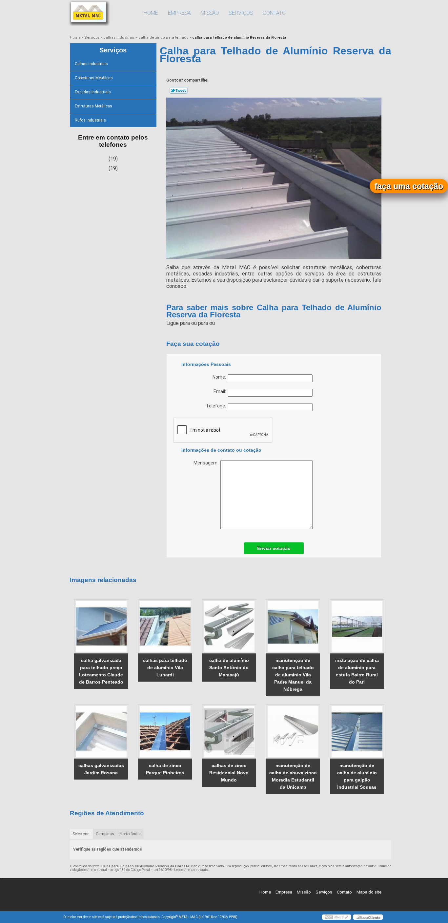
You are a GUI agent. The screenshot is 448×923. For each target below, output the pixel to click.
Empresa (179, 13)
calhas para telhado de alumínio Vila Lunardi (165, 667)
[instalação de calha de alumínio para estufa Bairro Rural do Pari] (357, 626)
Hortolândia (130, 834)
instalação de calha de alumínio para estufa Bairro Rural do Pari (357, 671)
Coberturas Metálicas (94, 78)
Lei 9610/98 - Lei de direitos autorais (180, 870)
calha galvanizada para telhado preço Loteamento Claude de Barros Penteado (101, 671)
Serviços (241, 13)
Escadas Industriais (93, 92)
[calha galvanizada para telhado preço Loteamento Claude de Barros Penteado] (101, 626)
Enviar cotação (274, 548)
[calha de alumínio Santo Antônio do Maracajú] (229, 626)
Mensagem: (206, 462)
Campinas (105, 834)
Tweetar (179, 90)
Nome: (220, 377)
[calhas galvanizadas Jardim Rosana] (101, 732)
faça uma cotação (409, 186)
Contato (274, 13)
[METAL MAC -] (101, 13)
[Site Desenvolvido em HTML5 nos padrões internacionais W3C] (336, 917)
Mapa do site (368, 892)
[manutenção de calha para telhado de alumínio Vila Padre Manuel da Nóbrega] (293, 626)
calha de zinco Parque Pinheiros (165, 769)
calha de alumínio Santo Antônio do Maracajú (229, 667)
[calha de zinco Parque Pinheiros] (165, 732)
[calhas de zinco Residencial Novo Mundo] (229, 732)
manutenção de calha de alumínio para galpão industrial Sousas (357, 776)
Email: (221, 391)
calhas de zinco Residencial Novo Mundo (229, 772)
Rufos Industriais (90, 120)
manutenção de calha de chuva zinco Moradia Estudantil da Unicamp (293, 776)
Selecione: (81, 834)
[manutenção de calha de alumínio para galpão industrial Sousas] (357, 732)
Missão (210, 13)
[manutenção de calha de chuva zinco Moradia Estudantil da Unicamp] (293, 732)
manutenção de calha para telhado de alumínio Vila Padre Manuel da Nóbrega (293, 675)
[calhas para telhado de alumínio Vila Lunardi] (165, 626)
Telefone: (217, 405)
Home (151, 13)
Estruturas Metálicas (93, 106)
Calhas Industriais (91, 64)
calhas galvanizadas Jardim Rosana (101, 769)
